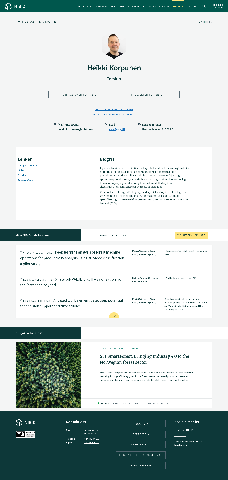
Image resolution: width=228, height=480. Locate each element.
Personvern (140, 465)
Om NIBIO (192, 6)
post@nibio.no (91, 442)
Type (115, 235)
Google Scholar (26, 165)
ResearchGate (26, 180)
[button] (114, 258)
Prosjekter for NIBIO (147, 95)
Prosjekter (85, 6)
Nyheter (164, 6)
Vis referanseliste (191, 235)
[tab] (114, 258)
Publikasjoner (105, 6)
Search (204, 6)
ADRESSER (140, 434)
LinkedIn (22, 170)
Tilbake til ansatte (38, 21)
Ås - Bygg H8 (117, 129)
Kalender (134, 6)
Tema (121, 6)
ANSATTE (140, 424)
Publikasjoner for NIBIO (79, 95)
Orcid (21, 175)
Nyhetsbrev (140, 444)
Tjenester (149, 6)
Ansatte (178, 6)
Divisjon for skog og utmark (114, 109)
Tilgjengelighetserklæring (140, 455)
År (125, 235)
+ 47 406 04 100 (91, 438)
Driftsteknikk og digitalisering (114, 114)
